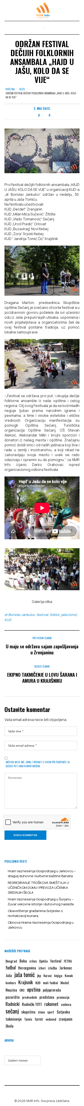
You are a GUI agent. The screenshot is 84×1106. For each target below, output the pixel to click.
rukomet (51, 1004)
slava (41, 1012)
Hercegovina (27, 968)
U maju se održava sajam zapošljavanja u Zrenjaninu (42, 649)
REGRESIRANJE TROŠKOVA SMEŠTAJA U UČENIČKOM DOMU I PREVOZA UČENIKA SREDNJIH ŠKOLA (38, 887)
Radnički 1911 (32, 1004)
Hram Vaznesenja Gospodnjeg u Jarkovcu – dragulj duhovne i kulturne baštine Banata (42, 873)
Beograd (11, 961)
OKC (22, 990)
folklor (54, 614)
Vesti (22, 89)
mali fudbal (50, 982)
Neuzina (11, 990)
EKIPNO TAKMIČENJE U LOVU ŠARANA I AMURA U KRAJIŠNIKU (42, 677)
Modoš (64, 982)
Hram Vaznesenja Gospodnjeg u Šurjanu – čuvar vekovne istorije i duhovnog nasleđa (41, 901)
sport (50, 1012)
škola (9, 1026)
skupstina (28, 1012)
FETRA (68, 961)
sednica (66, 1004)
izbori (42, 967)
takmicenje (14, 1019)
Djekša (43, 961)
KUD (7, 619)
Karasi (47, 975)
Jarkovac (65, 968)
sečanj (12, 1011)
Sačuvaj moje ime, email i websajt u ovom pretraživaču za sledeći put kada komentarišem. (38, 764)
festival (42, 614)
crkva (33, 961)
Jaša (9, 975)
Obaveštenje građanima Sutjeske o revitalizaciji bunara (35, 913)
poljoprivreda (52, 990)
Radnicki (12, 1004)
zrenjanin (65, 1019)
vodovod (51, 1019)
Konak (69, 975)
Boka (23, 961)
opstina (33, 989)
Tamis (28, 1019)
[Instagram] (45, 1091)
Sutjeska (63, 1012)
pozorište (13, 997)
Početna (10, 89)
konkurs (11, 982)
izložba (52, 968)
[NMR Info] (42, 10)
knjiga (58, 975)
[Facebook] (38, 1091)
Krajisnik (25, 982)
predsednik (29, 997)
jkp (39, 975)
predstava (46, 997)
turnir (39, 1019)
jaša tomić (69, 614)
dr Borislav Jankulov (19, 614)
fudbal (11, 967)
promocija (63, 997)
